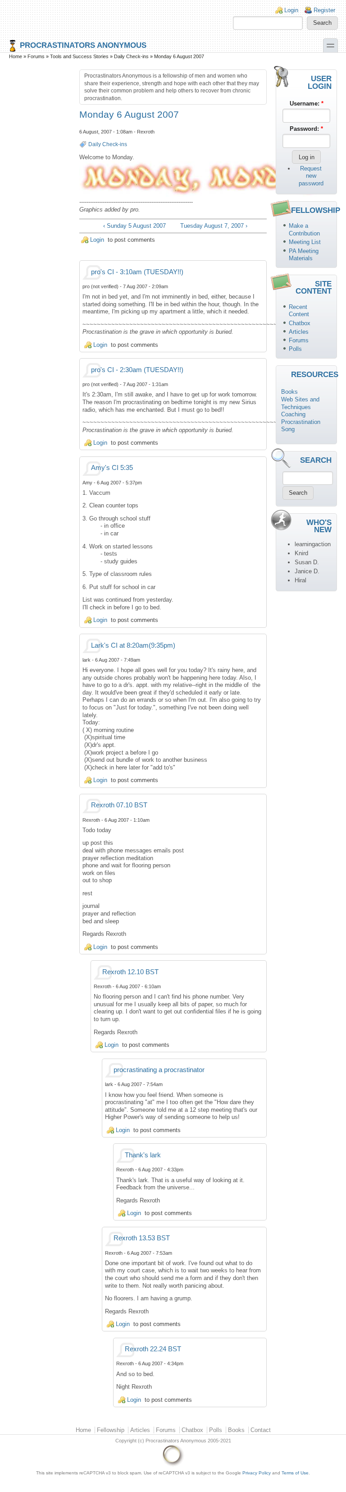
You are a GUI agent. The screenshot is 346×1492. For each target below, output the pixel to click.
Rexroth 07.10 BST (119, 805)
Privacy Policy (256, 1472)
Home (15, 56)
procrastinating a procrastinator (159, 1069)
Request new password (311, 176)
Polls (295, 348)
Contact (260, 1430)
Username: (306, 103)
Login (291, 10)
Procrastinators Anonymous (83, 45)
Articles (299, 331)
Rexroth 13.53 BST (142, 1238)
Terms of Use (295, 1472)
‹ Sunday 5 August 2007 (134, 225)
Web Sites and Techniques (300, 403)
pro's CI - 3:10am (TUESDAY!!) (137, 272)
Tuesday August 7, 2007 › (213, 225)
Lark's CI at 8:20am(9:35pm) (133, 645)
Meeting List (305, 242)
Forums (36, 56)
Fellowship (110, 1430)
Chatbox (299, 323)
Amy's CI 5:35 (112, 467)
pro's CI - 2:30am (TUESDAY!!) (137, 369)
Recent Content (299, 311)
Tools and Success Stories (79, 56)
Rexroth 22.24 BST (153, 1349)
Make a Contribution (304, 229)
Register (324, 10)
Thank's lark (143, 1155)
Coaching (293, 414)
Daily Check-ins (131, 56)
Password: (306, 128)
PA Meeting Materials (304, 255)
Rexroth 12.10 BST (130, 972)
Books (289, 391)
